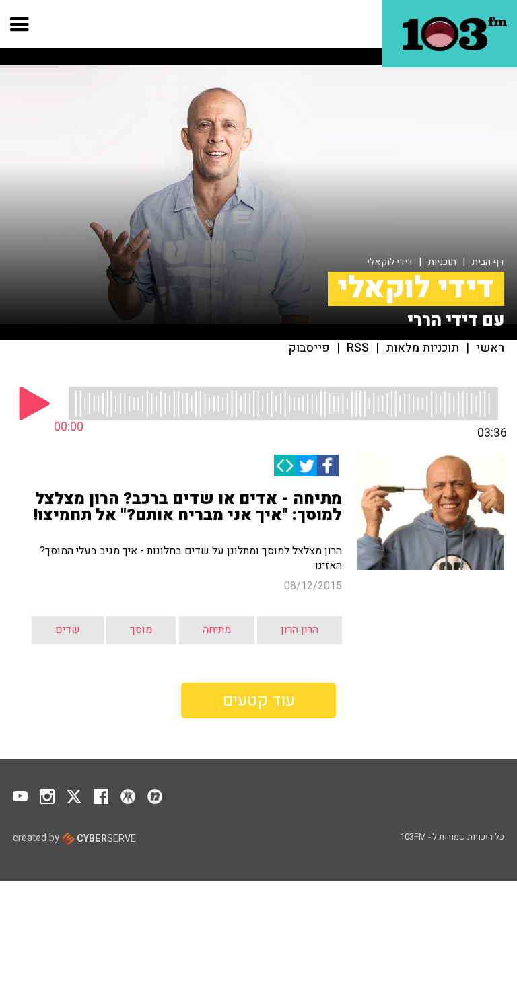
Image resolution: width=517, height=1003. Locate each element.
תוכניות (442, 262)
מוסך (141, 630)
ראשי (490, 348)
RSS (358, 348)
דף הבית (488, 262)
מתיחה (217, 630)
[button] (20, 24)
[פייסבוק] (328, 465)
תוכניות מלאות (422, 348)
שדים (67, 630)
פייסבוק (309, 348)
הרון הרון (299, 630)
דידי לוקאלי (390, 262)
